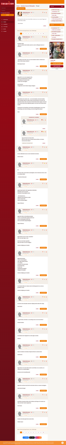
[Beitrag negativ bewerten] (43, 12)
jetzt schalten (57, 66)
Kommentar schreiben (34, 117)
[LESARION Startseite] (7, 3)
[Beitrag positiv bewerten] (46, 12)
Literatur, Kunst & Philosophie (28, 6)
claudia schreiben (57, 63)
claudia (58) (53, 60)
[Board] (33, 15)
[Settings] (29, 15)
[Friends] (31, 15)
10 (43, 33)
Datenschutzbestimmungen (16, 443)
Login (7, 15)
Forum (18, 6)
